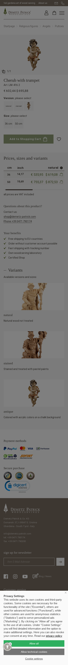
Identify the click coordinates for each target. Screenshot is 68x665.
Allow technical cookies (34, 651)
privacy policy (54, 635)
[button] (7, 647)
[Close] (10, 643)
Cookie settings (34, 658)
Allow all (34, 643)
